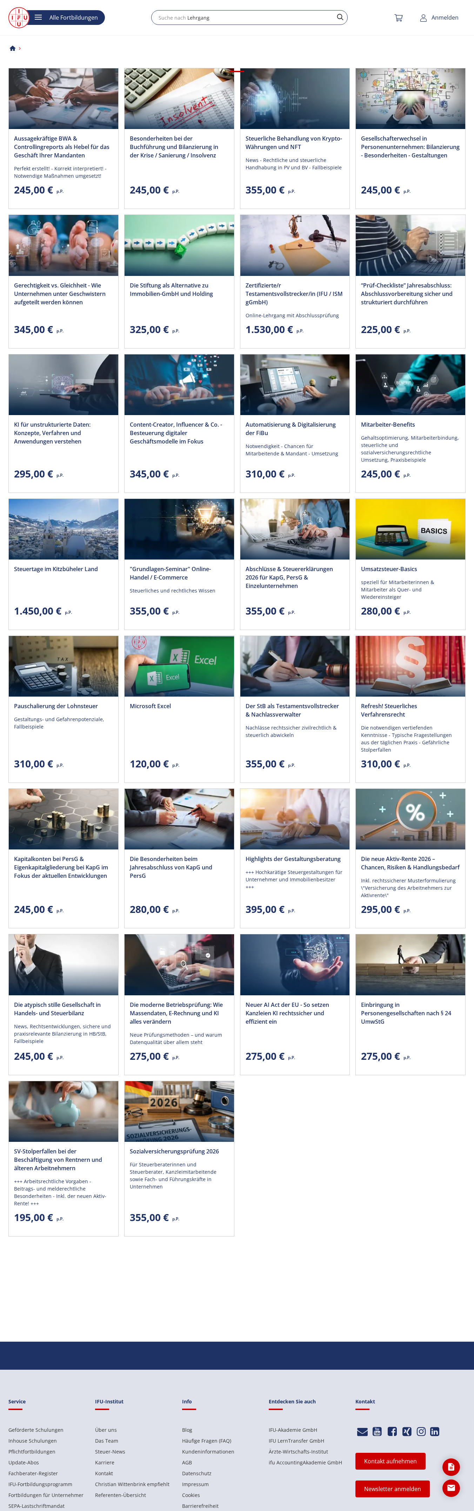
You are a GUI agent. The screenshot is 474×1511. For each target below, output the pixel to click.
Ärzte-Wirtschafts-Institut (298, 1451)
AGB (187, 1462)
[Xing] (407, 1431)
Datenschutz (197, 1473)
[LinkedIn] (435, 1431)
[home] (12, 48)
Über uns (106, 1430)
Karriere (104, 1462)
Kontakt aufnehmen (390, 1461)
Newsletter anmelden (392, 1489)
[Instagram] (421, 1431)
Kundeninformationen (208, 1451)
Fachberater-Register (33, 1473)
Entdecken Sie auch (292, 1401)
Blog (187, 1430)
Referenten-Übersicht (120, 1495)
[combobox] (249, 17)
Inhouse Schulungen (32, 1440)
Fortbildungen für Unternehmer (46, 1495)
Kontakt (104, 1473)
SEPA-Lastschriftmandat (36, 1506)
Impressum (195, 1484)
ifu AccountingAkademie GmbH (305, 1462)
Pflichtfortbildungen (31, 1451)
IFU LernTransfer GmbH (296, 1440)
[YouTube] (377, 1431)
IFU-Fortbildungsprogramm (40, 1484)
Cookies (191, 1495)
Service (17, 1401)
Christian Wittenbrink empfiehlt (132, 1484)
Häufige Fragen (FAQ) (206, 1440)
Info (187, 1401)
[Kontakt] (362, 1431)
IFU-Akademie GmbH (293, 1430)
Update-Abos (23, 1462)
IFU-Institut (109, 1401)
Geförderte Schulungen (36, 1430)
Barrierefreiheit (200, 1506)
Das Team (106, 1440)
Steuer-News (110, 1451)
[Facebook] (392, 1431)
